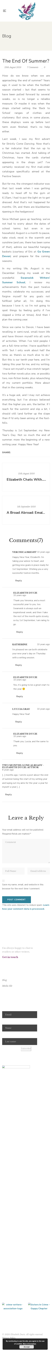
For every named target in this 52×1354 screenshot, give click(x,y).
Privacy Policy (8, 1338)
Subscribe (26, 1048)
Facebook (3, 963)
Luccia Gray (21, 709)
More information (29, 1344)
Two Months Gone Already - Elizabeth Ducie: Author (23, 766)
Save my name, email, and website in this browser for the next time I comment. (22, 886)
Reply (18, 580)
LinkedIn (18, 963)
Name (5, 1021)
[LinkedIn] (21, 452)
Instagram (10, 963)
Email (5, 1007)
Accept (27, 1347)
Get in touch (10, 957)
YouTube (14, 963)
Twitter (7, 963)
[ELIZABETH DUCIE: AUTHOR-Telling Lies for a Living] (27, 11)
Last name (7, 1034)
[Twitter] (17, 452)
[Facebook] (14, 452)
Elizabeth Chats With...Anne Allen (26, 479)
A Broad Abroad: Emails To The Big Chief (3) (26, 512)
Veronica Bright (24, 552)
